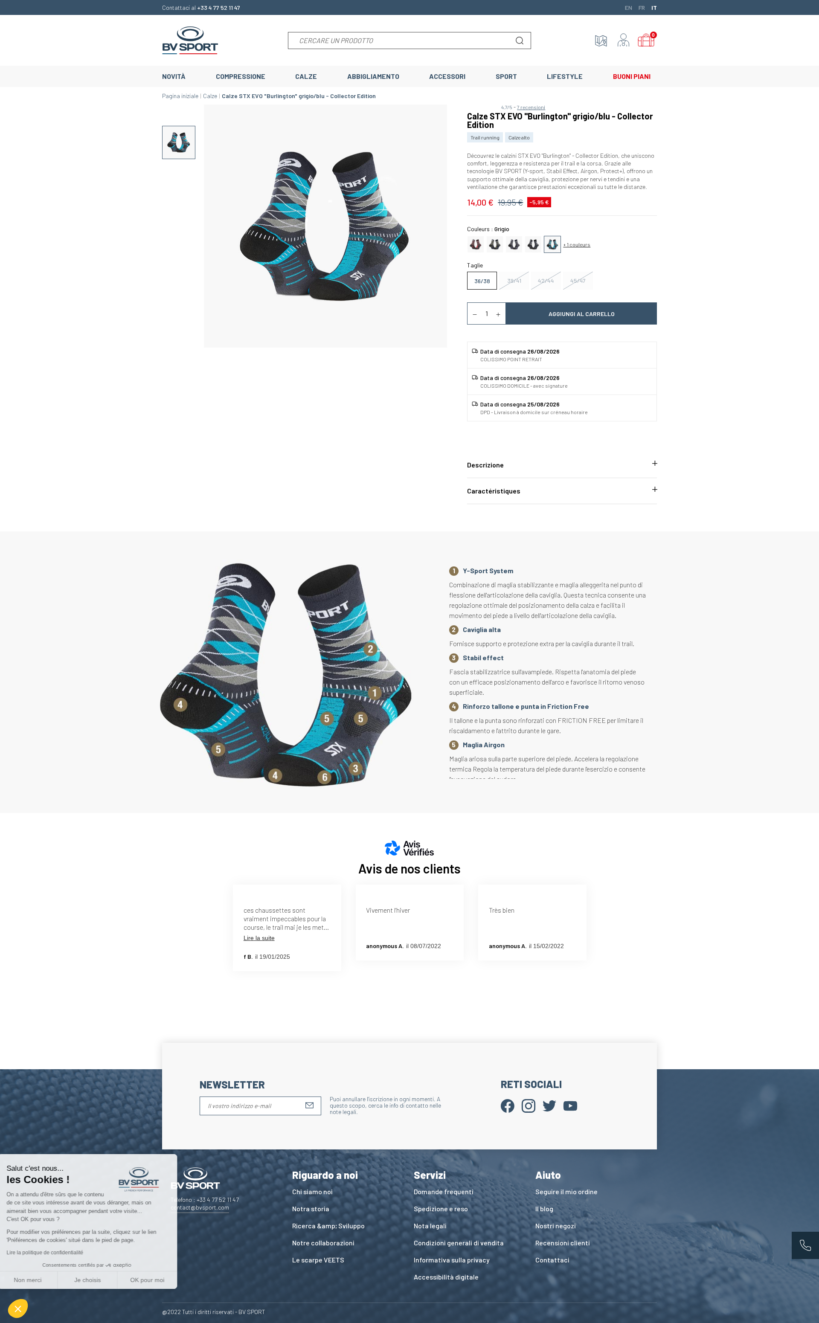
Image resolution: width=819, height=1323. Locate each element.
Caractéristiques (493, 491)
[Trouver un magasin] (601, 40)
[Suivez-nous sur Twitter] (549, 1104)
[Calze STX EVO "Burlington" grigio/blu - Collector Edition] (552, 243)
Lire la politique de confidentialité (55, 1253)
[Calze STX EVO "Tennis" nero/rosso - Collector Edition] (476, 243)
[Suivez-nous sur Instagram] (528, 1104)
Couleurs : (488, 228)
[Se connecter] (623, 40)
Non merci (38, 1280)
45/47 (578, 280)
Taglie (475, 265)
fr (642, 7)
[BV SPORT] (190, 39)
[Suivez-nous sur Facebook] (507, 1104)
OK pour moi (158, 1280)
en (628, 7)
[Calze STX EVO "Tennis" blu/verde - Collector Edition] (495, 243)
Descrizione (485, 465)
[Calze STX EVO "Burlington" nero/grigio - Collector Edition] (533, 243)
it (654, 7)
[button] (18, 1308)
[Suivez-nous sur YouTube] (570, 1104)
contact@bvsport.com (200, 1207)
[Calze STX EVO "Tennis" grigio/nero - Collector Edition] (514, 243)
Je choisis (98, 1280)
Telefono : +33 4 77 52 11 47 (205, 1199)
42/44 (546, 280)
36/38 (482, 280)
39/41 (514, 280)
